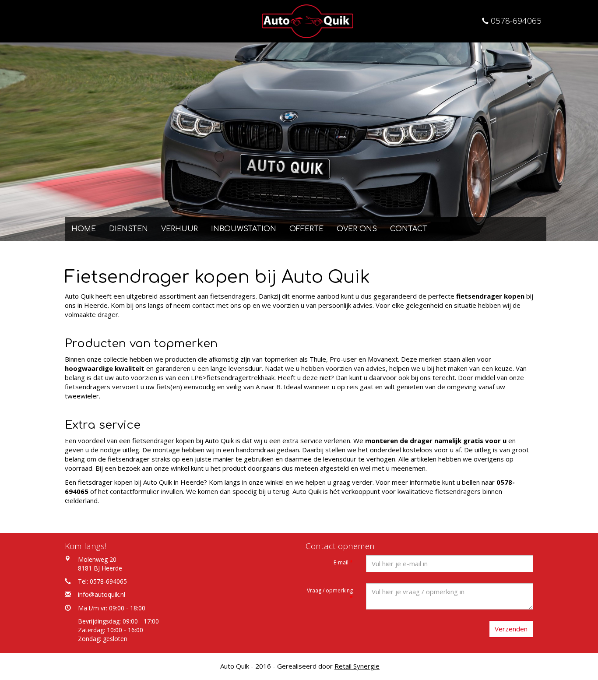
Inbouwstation (243, 229)
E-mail (343, 562)
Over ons (357, 229)
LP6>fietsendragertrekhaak (232, 377)
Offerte (306, 229)
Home (83, 229)
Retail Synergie (357, 666)
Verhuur (179, 229)
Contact (408, 229)
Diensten (128, 229)
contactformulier (134, 491)
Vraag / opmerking (330, 594)
